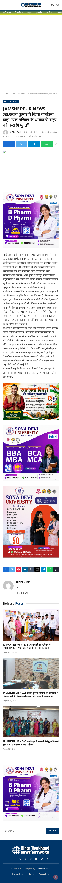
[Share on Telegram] (34, 144)
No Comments (21, 136)
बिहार (29, 12)
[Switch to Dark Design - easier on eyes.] (52, 5)
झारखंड (39, 12)
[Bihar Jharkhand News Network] (31, 5)
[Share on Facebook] (9, 144)
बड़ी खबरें (7, 12)
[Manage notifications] (55, 877)
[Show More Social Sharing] (56, 144)
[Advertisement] (31, 57)
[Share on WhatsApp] (47, 144)
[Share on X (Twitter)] (22, 144)
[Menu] (5, 5)
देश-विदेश (19, 12)
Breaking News (11, 102)
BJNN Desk (16, 132)
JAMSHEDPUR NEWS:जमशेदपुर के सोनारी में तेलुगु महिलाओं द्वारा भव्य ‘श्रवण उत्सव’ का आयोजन (31, 743)
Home (5, 94)
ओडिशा (50, 12)
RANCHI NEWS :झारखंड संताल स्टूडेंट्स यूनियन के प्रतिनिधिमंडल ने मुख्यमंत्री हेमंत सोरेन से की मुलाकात (27, 646)
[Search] (57, 5)
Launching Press (43, 868)
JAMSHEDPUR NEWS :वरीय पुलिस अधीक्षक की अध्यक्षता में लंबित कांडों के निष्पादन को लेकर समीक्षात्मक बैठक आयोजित (30, 694)
